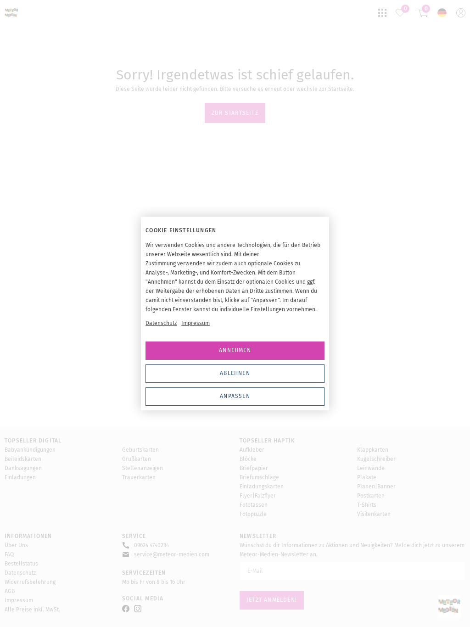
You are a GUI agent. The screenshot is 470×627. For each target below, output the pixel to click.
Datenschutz (161, 323)
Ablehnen (235, 373)
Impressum (195, 323)
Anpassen (235, 396)
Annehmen (235, 350)
